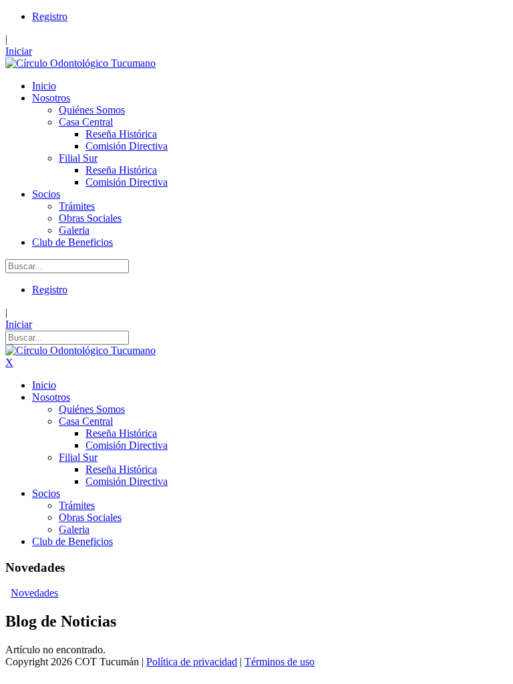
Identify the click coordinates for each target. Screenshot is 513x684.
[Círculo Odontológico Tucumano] (80, 63)
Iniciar (18, 51)
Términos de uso (279, 661)
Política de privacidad (191, 661)
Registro (49, 16)
